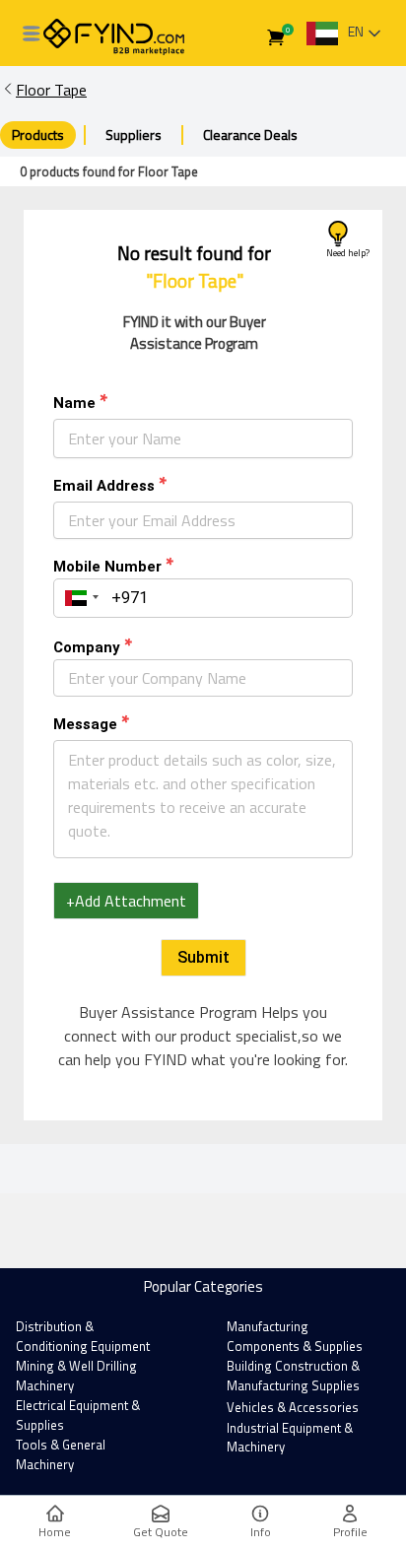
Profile (350, 1531)
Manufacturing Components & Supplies (295, 1336)
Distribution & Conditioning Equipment (83, 1336)
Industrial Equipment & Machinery (290, 1437)
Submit (203, 957)
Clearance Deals (250, 134)
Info (260, 1531)
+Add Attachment (126, 900)
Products (38, 134)
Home (54, 1531)
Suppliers (133, 134)
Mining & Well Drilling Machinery (76, 1375)
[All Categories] (31, 33)
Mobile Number (107, 566)
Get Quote (160, 1531)
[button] (78, 598)
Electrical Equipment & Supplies (78, 1415)
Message (85, 724)
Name (74, 403)
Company (86, 647)
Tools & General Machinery (60, 1454)
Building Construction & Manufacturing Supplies (293, 1375)
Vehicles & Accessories (293, 1407)
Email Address (104, 486)
